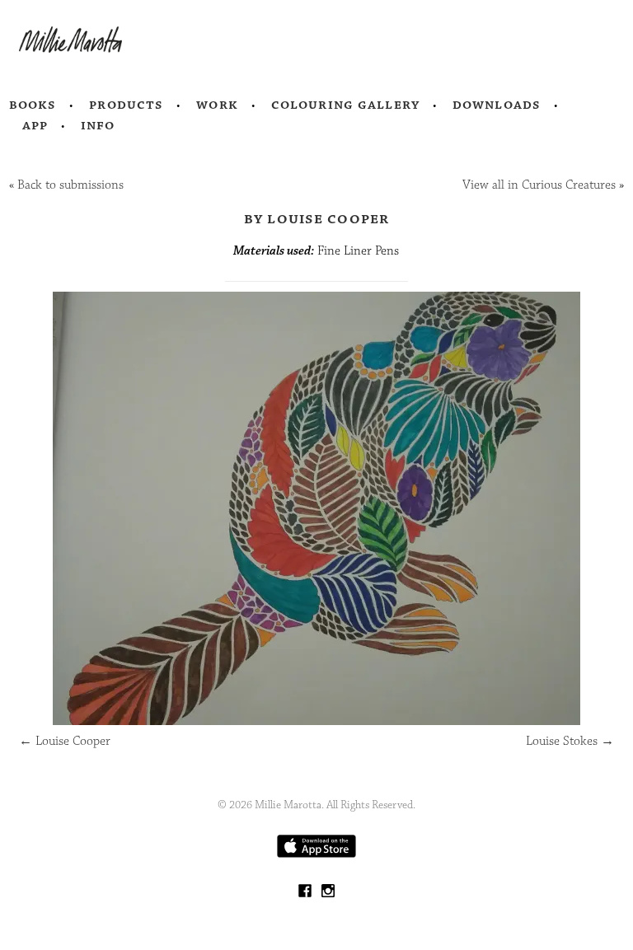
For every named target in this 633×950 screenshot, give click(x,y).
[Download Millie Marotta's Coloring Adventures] (316, 854)
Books (33, 105)
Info (98, 125)
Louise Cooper (64, 741)
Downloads (496, 105)
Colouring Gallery (345, 105)
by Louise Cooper (317, 218)
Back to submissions (70, 185)
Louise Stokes (570, 741)
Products (126, 105)
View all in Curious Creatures (539, 185)
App (35, 125)
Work (217, 105)
